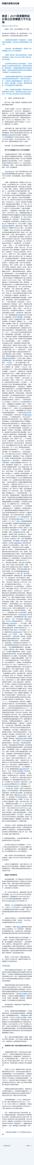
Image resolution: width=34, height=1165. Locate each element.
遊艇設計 (21, 738)
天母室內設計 (6, 966)
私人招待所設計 (12, 623)
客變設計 (25, 571)
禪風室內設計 (26, 523)
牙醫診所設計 (28, 415)
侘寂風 (23, 612)
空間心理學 (11, 1132)
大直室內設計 (22, 769)
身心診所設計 (6, 784)
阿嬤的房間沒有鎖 (10, 3)
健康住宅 (18, 532)
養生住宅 (20, 1017)
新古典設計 (20, 315)
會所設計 (23, 614)
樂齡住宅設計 (9, 135)
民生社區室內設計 (15, 632)
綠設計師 (19, 927)
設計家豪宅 (12, 901)
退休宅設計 (27, 1132)
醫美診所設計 (7, 358)
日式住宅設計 (9, 171)
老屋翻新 (17, 319)
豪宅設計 (18, 795)
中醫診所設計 (20, 519)
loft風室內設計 (17, 543)
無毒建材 (15, 645)
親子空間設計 (24, 994)
